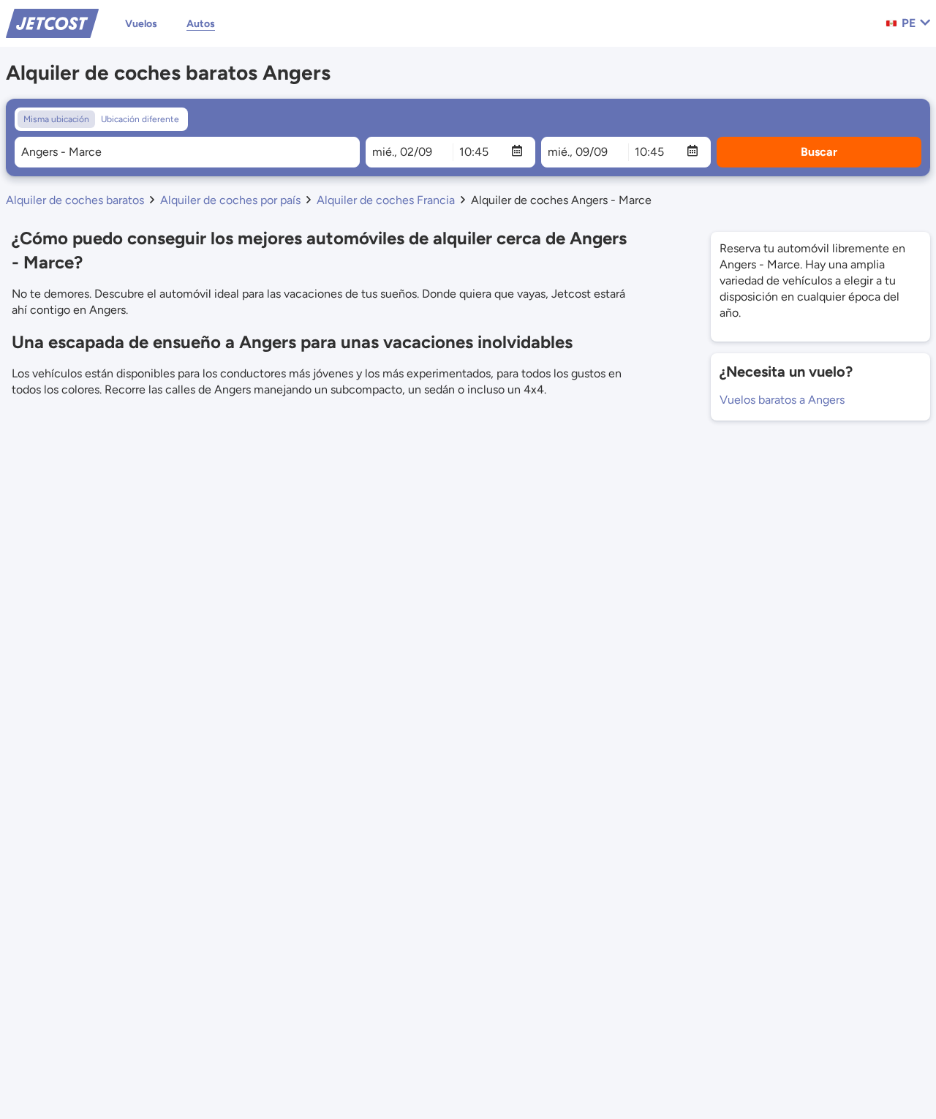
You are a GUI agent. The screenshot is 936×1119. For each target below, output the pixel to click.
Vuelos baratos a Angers (782, 400)
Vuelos (141, 24)
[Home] (52, 22)
